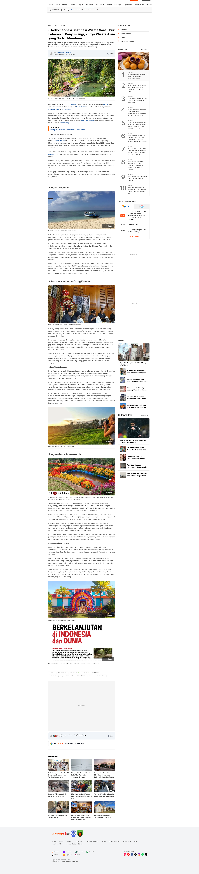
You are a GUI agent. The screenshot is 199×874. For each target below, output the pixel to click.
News (57, 5)
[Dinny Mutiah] (53, 736)
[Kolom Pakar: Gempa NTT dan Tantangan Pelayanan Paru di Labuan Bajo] (123, 371)
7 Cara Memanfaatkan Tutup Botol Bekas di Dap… (137, 449)
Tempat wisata (59, 141)
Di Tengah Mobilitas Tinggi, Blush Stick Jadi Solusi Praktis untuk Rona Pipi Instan (137, 88)
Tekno (109, 5)
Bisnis (64, 5)
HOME (50, 5)
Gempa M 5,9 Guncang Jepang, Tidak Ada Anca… (137, 389)
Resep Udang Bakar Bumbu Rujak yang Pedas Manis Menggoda (137, 100)
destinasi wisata (87, 120)
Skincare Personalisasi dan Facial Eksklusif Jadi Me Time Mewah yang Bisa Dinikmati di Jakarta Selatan (137, 138)
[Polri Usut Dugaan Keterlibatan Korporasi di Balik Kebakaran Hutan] (123, 466)
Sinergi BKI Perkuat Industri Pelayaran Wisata (67, 130)
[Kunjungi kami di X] (135, 854)
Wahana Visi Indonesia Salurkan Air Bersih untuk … (137, 397)
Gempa (121, 341)
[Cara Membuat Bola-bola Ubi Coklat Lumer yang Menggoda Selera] (134, 61)
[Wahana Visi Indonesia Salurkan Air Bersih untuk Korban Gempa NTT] (123, 397)
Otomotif (118, 5)
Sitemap (103, 841)
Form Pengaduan (114, 841)
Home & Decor (81, 10)
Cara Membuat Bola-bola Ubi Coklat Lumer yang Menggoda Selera (137, 76)
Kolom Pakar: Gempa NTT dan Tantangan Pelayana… (137, 371)
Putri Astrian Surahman (64, 52)
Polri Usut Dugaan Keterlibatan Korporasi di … (137, 466)
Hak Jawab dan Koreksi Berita (74, 844)
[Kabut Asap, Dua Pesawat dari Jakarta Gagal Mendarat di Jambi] (123, 475)
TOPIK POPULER (124, 25)
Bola (81, 5)
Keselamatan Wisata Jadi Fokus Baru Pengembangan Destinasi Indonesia (81, 817)
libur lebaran (81, 107)
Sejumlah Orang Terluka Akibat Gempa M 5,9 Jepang (133, 364)
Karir (135, 841)
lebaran (51, 154)
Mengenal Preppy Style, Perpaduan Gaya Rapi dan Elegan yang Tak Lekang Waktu (137, 190)
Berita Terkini (125, 415)
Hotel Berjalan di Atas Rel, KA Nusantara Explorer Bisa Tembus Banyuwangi (58, 775)
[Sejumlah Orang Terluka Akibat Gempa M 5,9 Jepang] (133, 352)
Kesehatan (100, 5)
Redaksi (61, 841)
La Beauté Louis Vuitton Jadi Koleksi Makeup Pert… (137, 457)
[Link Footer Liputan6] (61, 834)
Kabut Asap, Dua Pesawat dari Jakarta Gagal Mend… (137, 475)
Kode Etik (79, 841)
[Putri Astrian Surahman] (51, 53)
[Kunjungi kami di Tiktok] (146, 854)
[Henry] (56, 736)
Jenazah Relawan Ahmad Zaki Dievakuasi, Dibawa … (137, 406)
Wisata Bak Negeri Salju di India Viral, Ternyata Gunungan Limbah (80, 775)
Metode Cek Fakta (57, 844)
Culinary (66, 10)
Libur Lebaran (71, 104)
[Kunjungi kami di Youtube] (128, 854)
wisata (105, 104)
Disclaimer (70, 841)
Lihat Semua (144, 49)
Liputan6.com (66, 860)
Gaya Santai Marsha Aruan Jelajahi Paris (57, 816)
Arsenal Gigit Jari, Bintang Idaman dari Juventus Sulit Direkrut (133, 441)
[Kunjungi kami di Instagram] (139, 854)
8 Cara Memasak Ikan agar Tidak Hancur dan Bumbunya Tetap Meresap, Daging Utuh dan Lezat (137, 112)
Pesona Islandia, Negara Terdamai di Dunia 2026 (102, 816)
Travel (73, 10)
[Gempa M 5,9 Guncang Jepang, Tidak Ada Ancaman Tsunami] (123, 389)
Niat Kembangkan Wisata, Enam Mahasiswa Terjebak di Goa (81, 796)
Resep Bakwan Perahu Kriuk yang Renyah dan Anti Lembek (137, 178)
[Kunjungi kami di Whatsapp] (142, 854)
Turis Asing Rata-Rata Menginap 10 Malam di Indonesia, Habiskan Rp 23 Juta (103, 775)
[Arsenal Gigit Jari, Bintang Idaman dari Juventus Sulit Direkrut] (133, 428)
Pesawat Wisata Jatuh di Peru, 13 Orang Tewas (57, 795)
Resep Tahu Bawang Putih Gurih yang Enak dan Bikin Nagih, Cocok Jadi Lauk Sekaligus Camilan (137, 125)
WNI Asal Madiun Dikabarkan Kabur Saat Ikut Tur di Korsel (104, 795)
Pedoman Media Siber (91, 841)
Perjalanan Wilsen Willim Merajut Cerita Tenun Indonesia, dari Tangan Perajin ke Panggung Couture (136, 165)
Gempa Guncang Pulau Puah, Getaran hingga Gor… (137, 380)
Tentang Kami (127, 841)
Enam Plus (139, 5)
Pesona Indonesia (93, 10)
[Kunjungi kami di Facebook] (132, 854)
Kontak (54, 841)
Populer (122, 49)
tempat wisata (53, 109)
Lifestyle (89, 5)
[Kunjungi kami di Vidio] (125, 854)
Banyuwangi (66, 109)
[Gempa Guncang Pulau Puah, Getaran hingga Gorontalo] (123, 380)
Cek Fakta (129, 5)
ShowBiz (73, 5)
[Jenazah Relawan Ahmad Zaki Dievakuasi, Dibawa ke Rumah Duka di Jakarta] (123, 406)
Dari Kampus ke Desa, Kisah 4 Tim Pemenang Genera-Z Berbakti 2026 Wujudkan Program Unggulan (137, 151)
